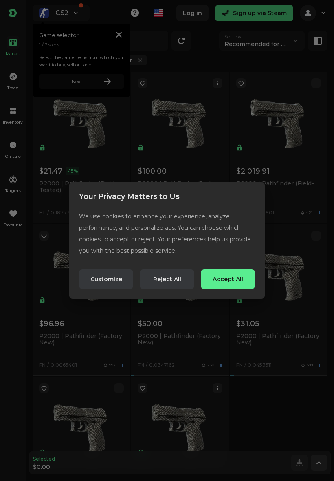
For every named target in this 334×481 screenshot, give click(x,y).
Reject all (167, 279)
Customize (106, 279)
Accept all (228, 279)
